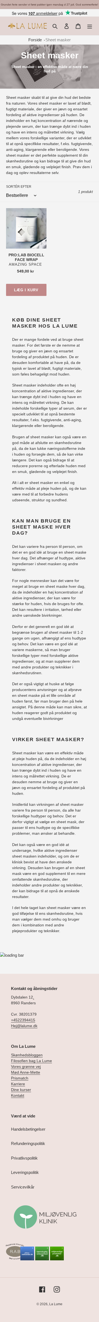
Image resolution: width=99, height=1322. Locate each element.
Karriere (18, 1084)
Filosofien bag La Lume (31, 1061)
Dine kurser (21, 1089)
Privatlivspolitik (24, 1158)
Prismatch (19, 1078)
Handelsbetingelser (28, 1129)
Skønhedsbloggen (27, 1055)
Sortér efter (18, 187)
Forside (35, 39)
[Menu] (89, 26)
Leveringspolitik (25, 1172)
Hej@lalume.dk (24, 1026)
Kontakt (17, 1095)
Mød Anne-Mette (25, 1072)
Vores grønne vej (26, 1066)
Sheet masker (58, 39)
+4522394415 (23, 1020)
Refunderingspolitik (28, 1143)
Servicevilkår (22, 1187)
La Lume (55, 1304)
